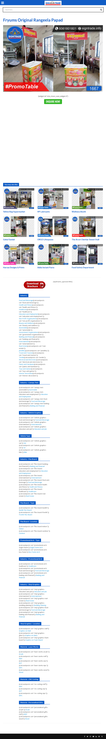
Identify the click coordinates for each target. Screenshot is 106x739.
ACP (20, 663)
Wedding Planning (40, 605)
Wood (21, 672)
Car (24, 448)
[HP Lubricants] (53, 198)
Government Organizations (28, 332)
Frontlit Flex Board (25, 515)
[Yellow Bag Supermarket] (18, 198)
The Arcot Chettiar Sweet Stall (85, 239)
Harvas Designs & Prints (13, 267)
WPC (20, 668)
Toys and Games (25, 369)
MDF (20, 658)
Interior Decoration (26, 373)
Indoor (21, 529)
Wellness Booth (79, 211)
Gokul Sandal (9, 239)
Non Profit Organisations (28, 319)
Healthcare (23, 309)
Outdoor (22, 533)
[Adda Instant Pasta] (53, 254)
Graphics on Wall (25, 631)
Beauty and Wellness (26, 323)
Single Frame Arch (36, 547)
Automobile (23, 328)
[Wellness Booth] (87, 198)
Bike (25, 452)
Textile (21, 357)
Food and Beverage (26, 300)
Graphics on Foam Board (34, 640)
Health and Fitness (25, 305)
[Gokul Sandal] (18, 226)
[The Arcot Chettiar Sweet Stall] (87, 226)
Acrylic (21, 654)
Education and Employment (28, 314)
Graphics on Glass (31, 635)
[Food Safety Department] (87, 254)
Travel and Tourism (26, 353)
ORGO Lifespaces (45, 239)
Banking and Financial (26, 337)
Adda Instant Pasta (45, 267)
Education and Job (40, 429)
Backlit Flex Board (25, 510)
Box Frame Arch (34, 552)
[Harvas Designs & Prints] (18, 254)
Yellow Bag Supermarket (14, 211)
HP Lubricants (43, 211)
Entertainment (24, 341)
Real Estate (23, 346)
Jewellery (22, 351)
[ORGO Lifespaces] (53, 226)
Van (24, 443)
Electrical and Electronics (27, 360)
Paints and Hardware (26, 364)
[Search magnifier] (101, 9)
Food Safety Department (83, 267)
